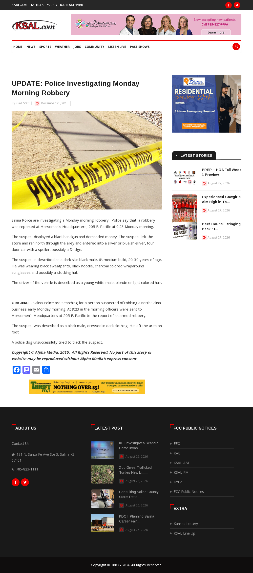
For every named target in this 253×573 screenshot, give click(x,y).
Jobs (77, 47)
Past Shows (139, 47)
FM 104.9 (36, 4)
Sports (45, 47)
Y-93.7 (52, 4)
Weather (62, 47)
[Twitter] (237, 5)
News (30, 47)
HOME (17, 47)
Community (94, 47)
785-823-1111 (27, 469)
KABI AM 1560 (71, 4)
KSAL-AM (19, 4)
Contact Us (20, 443)
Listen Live (117, 47)
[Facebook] (228, 5)
